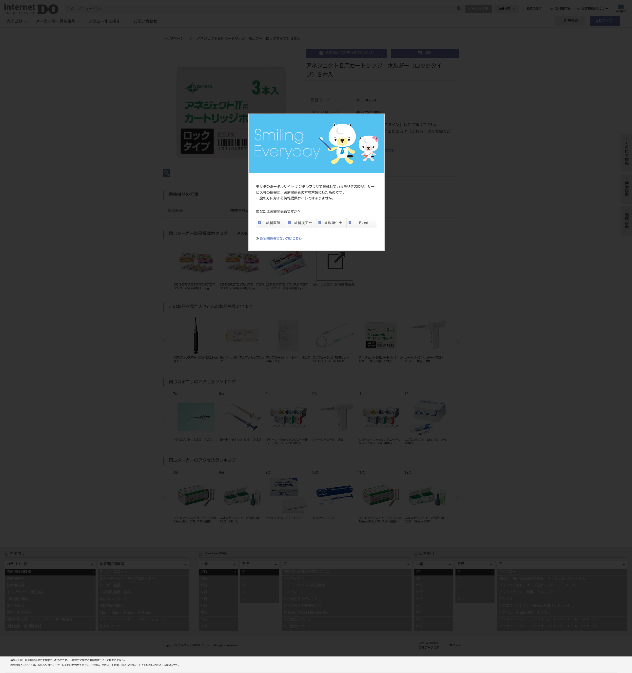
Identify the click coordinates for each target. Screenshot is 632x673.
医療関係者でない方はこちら (281, 239)
